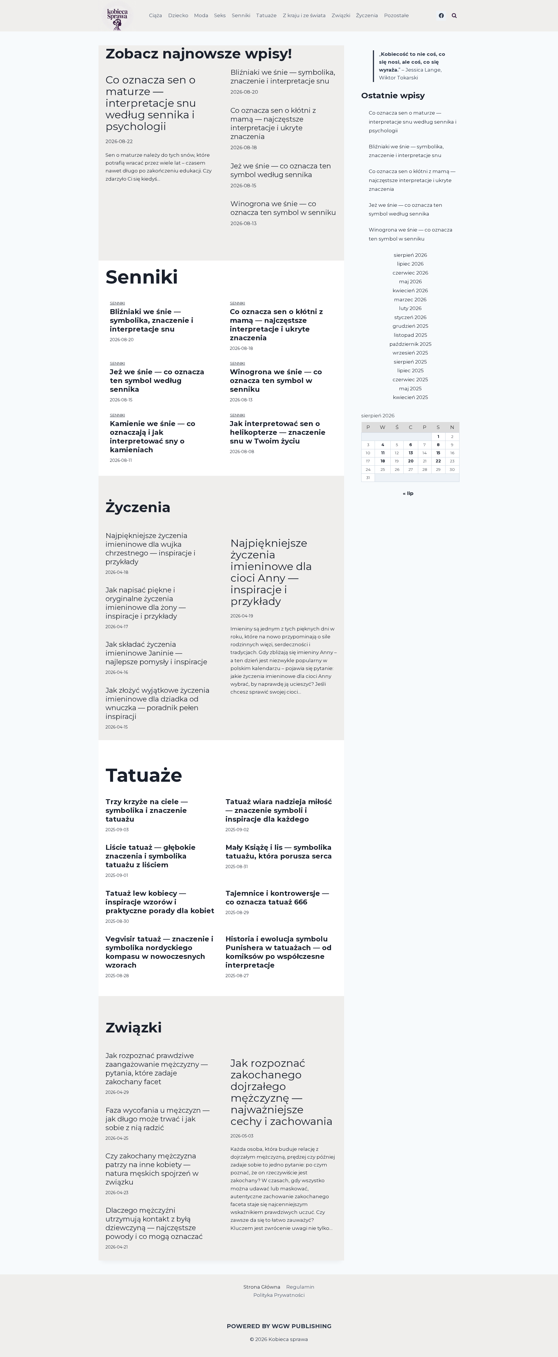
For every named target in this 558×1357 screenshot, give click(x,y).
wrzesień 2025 (410, 353)
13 (411, 452)
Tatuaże (266, 15)
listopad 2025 (410, 335)
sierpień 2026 (410, 255)
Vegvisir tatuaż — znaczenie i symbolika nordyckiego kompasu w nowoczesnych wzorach (159, 952)
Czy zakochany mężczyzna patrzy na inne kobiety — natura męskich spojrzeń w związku (151, 1169)
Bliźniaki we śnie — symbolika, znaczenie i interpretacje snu (282, 76)
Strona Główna (262, 1287)
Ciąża (155, 15)
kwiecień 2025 (410, 397)
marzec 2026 (410, 299)
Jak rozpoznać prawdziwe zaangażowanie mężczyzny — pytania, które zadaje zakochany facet (156, 1068)
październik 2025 (410, 344)
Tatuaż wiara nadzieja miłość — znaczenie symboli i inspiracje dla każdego (279, 810)
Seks (220, 15)
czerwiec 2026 (410, 273)
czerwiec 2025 (410, 379)
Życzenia (367, 15)
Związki (341, 15)
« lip (408, 493)
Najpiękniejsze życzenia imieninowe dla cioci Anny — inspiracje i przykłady (271, 572)
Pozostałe (396, 15)
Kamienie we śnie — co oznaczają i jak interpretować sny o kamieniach (152, 436)
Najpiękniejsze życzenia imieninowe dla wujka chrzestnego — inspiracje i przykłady (150, 548)
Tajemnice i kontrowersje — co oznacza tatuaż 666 (277, 897)
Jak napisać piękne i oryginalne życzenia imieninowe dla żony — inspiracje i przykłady (145, 603)
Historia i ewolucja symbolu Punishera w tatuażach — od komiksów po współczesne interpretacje (279, 952)
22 (438, 461)
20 (411, 461)
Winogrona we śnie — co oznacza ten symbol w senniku (283, 208)
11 (382, 452)
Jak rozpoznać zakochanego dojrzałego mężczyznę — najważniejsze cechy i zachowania (281, 1092)
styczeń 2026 (410, 317)
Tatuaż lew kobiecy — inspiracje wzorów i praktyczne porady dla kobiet (159, 902)
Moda (201, 15)
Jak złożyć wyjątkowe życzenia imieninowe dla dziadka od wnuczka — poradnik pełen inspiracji (157, 703)
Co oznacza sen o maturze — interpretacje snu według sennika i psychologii (150, 103)
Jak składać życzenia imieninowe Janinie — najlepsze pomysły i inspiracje (156, 653)
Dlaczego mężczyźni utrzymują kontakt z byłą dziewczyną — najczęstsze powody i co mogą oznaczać (154, 1223)
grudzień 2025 (410, 326)
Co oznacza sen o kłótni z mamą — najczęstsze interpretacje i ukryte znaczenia (273, 123)
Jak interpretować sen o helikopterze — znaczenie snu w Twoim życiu (278, 432)
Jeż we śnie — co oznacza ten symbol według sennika (280, 170)
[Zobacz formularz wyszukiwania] (454, 15)
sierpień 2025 (410, 362)
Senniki (241, 15)
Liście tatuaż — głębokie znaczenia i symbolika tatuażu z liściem (150, 856)
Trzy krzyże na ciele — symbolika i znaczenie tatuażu (146, 810)
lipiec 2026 (410, 264)
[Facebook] (441, 16)
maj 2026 (410, 281)
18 (382, 461)
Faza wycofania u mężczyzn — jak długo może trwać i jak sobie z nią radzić (157, 1119)
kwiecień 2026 (410, 290)
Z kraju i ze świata (304, 15)
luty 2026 (410, 308)
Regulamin (300, 1287)
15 (438, 452)
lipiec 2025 (410, 370)
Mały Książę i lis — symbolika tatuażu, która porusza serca (279, 851)
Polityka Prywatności (279, 1295)
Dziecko (178, 15)
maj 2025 (410, 388)
